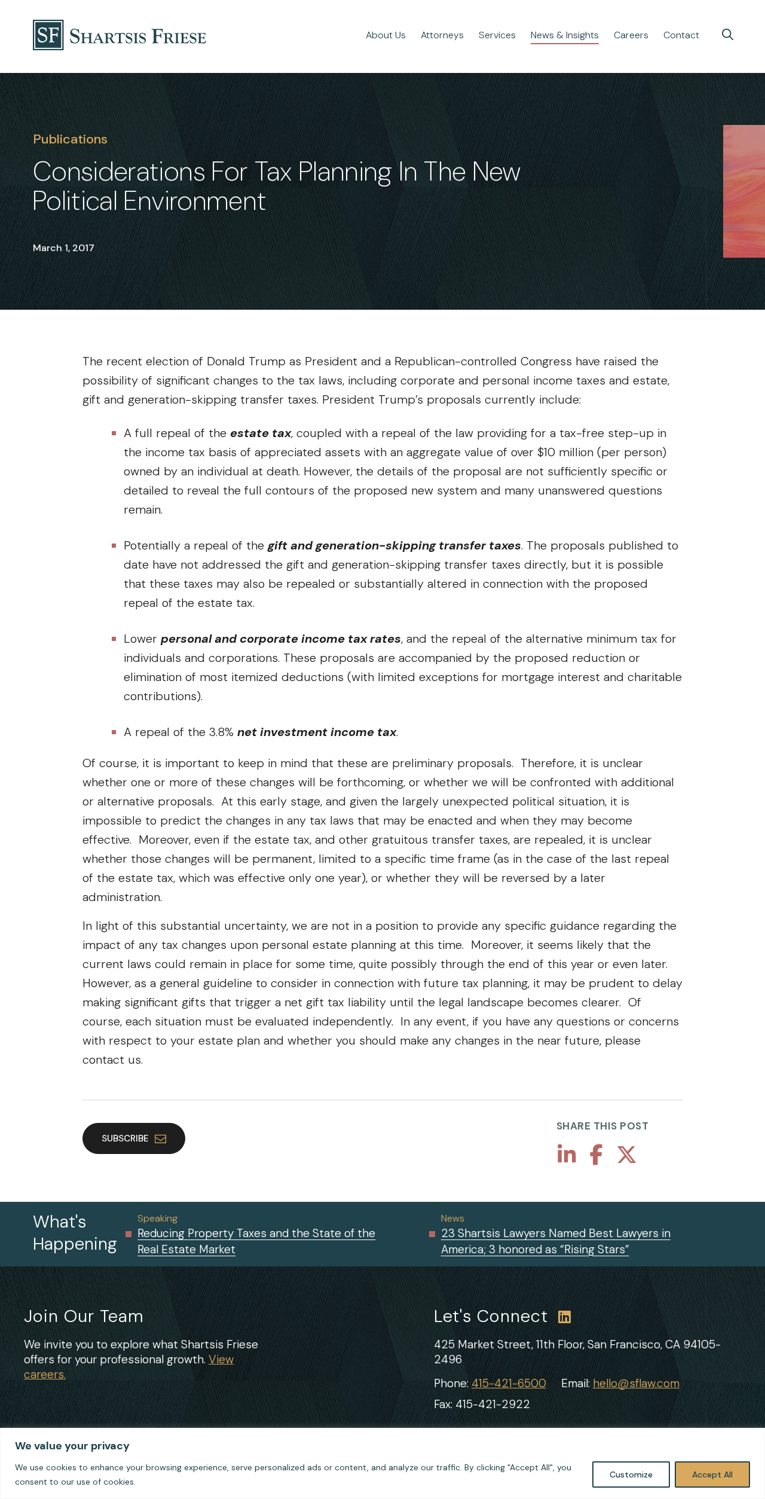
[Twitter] (626, 1155)
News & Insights (565, 35)
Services (497, 35)
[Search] (728, 34)
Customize (631, 1474)
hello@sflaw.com (636, 1383)
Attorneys (442, 35)
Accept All (712, 1474)
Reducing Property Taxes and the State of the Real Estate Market (256, 1241)
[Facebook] (596, 1155)
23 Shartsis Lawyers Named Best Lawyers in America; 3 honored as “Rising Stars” (556, 1241)
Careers (631, 35)
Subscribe (125, 1138)
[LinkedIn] (566, 1155)
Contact (681, 35)
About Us (386, 35)
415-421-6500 (509, 1383)
